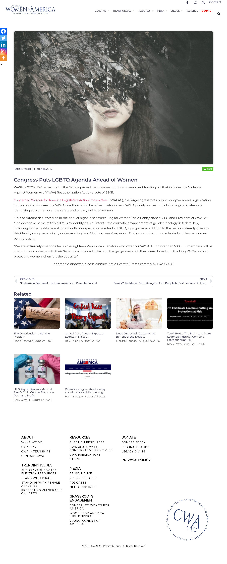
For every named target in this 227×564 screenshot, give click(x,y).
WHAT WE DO (31, 442)
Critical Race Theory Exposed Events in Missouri (84, 335)
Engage (175, 11)
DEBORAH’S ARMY (135, 447)
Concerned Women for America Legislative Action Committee (60, 200)
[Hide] (1, 64)
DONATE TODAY (133, 442)
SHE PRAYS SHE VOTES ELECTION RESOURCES (38, 472)
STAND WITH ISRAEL (37, 478)
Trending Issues (122, 11)
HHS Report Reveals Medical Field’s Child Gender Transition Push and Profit (34, 392)
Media (160, 11)
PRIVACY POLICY (136, 460)
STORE (75, 459)
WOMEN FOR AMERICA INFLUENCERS (87, 515)
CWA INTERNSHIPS (35, 451)
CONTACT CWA (32, 456)
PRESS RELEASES (83, 478)
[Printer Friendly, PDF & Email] (207, 170)
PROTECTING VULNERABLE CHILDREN (41, 492)
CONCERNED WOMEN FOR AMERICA (89, 507)
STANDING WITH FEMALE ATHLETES (40, 484)
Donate (206, 11)
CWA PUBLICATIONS (85, 454)
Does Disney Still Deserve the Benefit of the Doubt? (135, 335)
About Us (100, 11)
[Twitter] (3, 38)
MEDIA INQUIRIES (83, 487)
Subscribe (192, 11)
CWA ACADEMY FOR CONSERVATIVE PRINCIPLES (91, 448)
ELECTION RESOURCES (87, 442)
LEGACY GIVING (133, 451)
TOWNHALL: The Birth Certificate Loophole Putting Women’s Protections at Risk (189, 336)
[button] (219, 13)
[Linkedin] (3, 44)
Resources (144, 11)
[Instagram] (3, 51)
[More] (3, 58)
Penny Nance (81, 473)
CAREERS (28, 447)
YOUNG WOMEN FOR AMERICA (85, 522)
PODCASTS (78, 482)
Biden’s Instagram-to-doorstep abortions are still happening (85, 391)
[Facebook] (3, 31)
